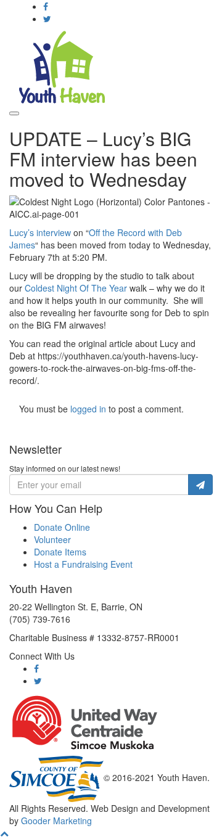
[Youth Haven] (61, 66)
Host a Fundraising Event (83, 564)
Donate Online (62, 527)
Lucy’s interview (40, 232)
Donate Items (60, 552)
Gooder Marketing (56, 820)
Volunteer (52, 539)
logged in (88, 409)
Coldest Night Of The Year (76, 288)
